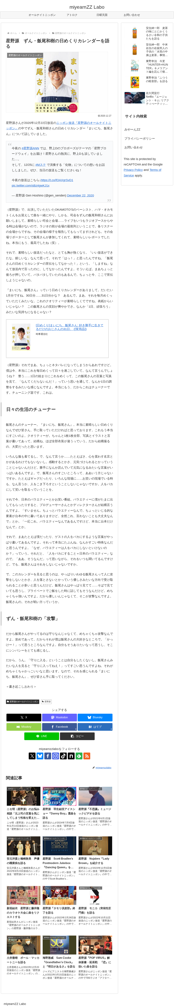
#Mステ (41, 164)
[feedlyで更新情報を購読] (79, 756)
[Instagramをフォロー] (55, 756)
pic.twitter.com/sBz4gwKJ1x (30, 185)
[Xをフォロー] (32, 756)
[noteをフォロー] (71, 756)
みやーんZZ (132, 129)
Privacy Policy (133, 170)
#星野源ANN (30, 148)
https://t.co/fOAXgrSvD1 (57, 180)
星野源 (48, 701)
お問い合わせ (133, 147)
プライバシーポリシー (139, 138)
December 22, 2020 (80, 195)
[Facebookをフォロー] (47, 756)
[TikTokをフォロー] (63, 756)
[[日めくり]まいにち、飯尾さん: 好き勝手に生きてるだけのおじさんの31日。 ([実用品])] (21, 337)
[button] (77, 736)
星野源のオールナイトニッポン (24, 701)
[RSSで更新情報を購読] (86, 756)
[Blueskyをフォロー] (40, 756)
